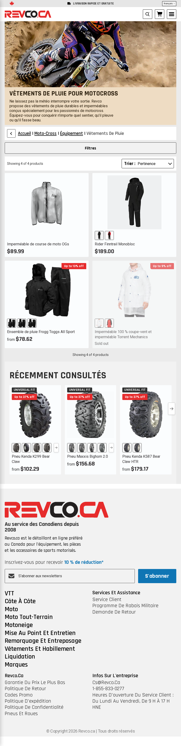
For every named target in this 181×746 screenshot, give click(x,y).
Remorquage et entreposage (43, 641)
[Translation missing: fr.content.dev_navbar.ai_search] (147, 14)
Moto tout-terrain (29, 617)
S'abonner (157, 576)
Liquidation (20, 657)
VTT (9, 594)
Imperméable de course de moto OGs (38, 244)
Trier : (129, 164)
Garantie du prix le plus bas (35, 683)
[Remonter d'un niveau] (11, 133)
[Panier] (159, 14)
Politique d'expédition (28, 701)
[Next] (56, 447)
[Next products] (171, 409)
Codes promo (19, 695)
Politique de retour (25, 689)
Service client (106, 600)
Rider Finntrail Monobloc (115, 244)
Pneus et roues (21, 714)
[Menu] (171, 14)
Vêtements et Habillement (40, 649)
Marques (16, 665)
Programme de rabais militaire (125, 606)
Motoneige (19, 625)
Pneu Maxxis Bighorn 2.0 (87, 456)
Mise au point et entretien (40, 633)
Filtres (90, 148)
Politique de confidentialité (34, 707)
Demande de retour (114, 612)
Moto (11, 610)
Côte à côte (20, 602)
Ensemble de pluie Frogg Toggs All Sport (41, 332)
